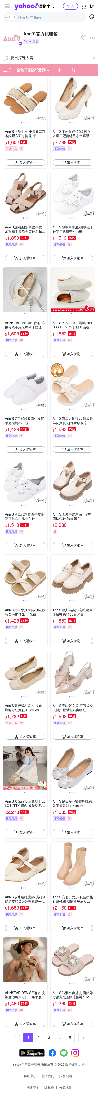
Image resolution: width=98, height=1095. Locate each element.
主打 (7, 69)
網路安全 (33, 1087)
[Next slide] (44, 98)
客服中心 (30, 1075)
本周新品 (63, 69)
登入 (70, 6)
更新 (81, 1064)
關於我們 (48, 1075)
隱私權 (49, 1087)
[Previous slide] (6, 98)
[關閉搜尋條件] (13, 17)
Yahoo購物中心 (34, 6)
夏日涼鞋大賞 (21, 57)
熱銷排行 (76, 69)
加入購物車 (27, 162)
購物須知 (65, 1075)
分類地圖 (65, 1087)
